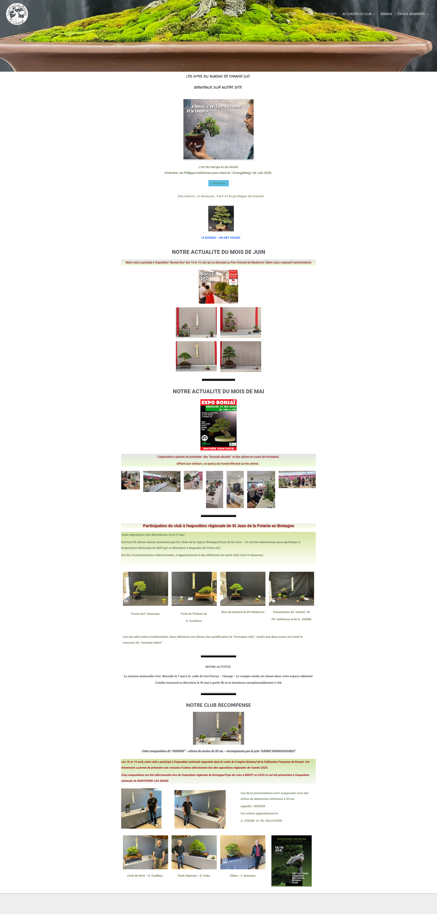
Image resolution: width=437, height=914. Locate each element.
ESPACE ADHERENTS (411, 14)
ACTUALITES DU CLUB (356, 14)
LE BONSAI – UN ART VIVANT (221, 238)
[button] (314, 14)
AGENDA (386, 14)
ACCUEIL (291, 14)
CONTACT (329, 14)
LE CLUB (308, 14)
